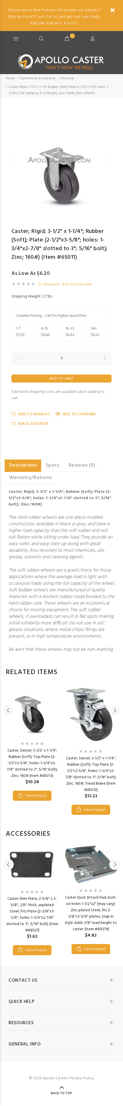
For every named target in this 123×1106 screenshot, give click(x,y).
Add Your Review (77, 284)
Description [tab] (23, 465)
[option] (61, 160)
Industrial (67, 78)
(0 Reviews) (48, 284)
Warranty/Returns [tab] (30, 478)
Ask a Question (33, 423)
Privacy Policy (82, 1078)
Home (10, 78)
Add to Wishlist (34, 414)
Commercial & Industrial (37, 78)
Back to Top (61, 1093)
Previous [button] (14, 160)
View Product (36, 796)
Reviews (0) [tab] (82, 465)
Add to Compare (79, 414)
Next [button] (109, 160)
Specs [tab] (52, 465)
